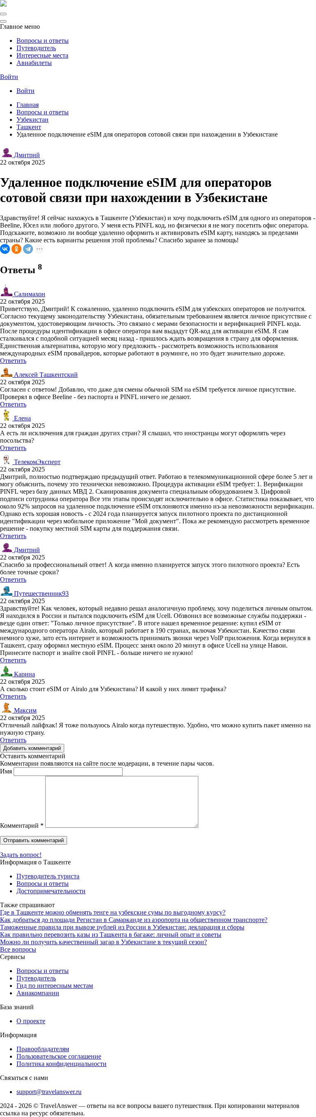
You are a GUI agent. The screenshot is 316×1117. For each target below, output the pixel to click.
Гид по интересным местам (54, 985)
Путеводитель (36, 47)
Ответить (13, 360)
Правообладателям (42, 1048)
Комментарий (22, 825)
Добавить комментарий (32, 748)
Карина (23, 674)
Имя (6, 771)
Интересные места (42, 55)
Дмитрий (26, 154)
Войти (9, 76)
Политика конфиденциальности (61, 1063)
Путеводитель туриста (47, 876)
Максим (24, 710)
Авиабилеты (34, 62)
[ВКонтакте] (5, 249)
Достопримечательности (51, 890)
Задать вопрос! (21, 854)
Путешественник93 (40, 593)
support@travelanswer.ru (48, 1091)
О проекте (30, 1020)
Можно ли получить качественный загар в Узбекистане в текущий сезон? (103, 941)
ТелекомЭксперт (36, 461)
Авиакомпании (37, 992)
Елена (21, 418)
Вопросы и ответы (42, 40)
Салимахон (28, 293)
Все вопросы (18, 949)
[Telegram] (28, 249)
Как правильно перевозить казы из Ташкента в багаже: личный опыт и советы (110, 934)
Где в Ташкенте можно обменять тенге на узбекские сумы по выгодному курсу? (112, 912)
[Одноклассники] (16, 249)
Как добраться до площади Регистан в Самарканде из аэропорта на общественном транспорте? (133, 919)
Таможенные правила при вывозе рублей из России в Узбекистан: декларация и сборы (122, 927)
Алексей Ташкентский (45, 374)
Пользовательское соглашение (58, 1056)
